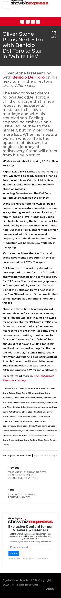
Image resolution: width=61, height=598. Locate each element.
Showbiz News (24, 455)
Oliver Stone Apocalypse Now (35, 407)
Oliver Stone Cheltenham (34, 412)
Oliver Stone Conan (23, 421)
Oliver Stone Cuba (25, 426)
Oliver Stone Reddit (26, 440)
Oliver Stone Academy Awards (33, 388)
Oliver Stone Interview (33, 430)
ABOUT (51, 588)
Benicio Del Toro (28, 77)
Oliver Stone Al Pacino (26, 393)
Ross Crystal (9, 455)
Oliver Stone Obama (38, 435)
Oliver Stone (11, 388)
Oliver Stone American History (28, 398)
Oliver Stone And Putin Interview (28, 402)
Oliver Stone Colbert (27, 416)
